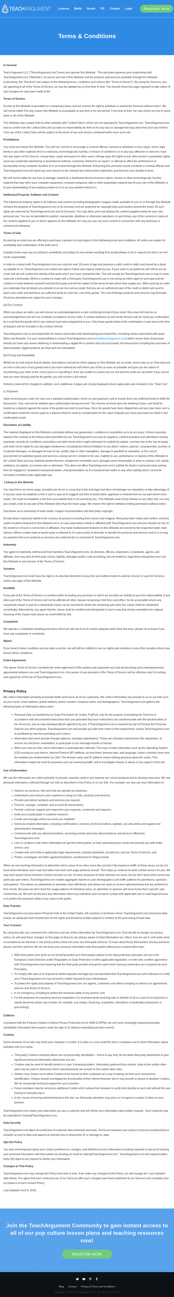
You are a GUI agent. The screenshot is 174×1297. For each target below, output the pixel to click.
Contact (72, 1286)
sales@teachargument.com (109, 338)
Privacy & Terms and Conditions (98, 1286)
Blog (61, 1286)
